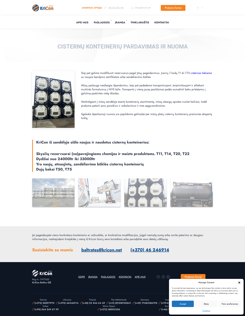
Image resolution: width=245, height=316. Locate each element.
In (163, 277)
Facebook (168, 277)
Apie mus (82, 22)
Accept (183, 303)
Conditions (206, 310)
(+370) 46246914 (68, 303)
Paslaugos (102, 22)
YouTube (158, 277)
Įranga (120, 22)
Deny (206, 303)
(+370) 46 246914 (149, 250)
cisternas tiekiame (201, 73)
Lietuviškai (198, 7)
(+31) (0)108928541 (120, 303)
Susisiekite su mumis (52, 250)
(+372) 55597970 (44, 303)
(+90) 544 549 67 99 (47, 309)
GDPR (81, 277)
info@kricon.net (143, 7)
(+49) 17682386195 (146, 303)
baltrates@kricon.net (101, 250)
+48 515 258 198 (115, 8)
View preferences (229, 303)
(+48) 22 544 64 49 (93, 303)
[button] (239, 282)
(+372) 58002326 (110, 309)
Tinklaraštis (140, 22)
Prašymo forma (173, 8)
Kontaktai (161, 22)
